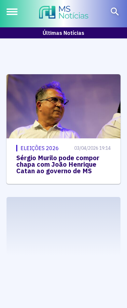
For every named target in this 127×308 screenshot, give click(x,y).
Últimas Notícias (63, 33)
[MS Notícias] (63, 13)
